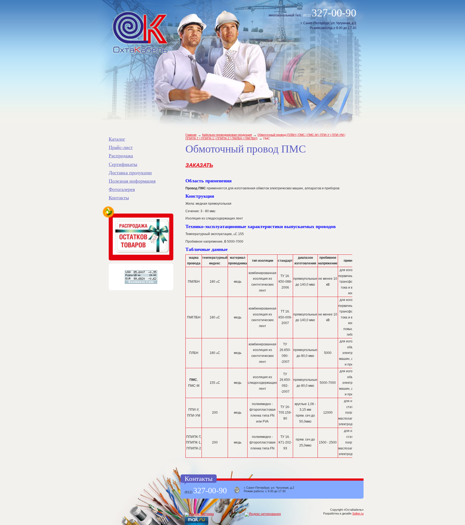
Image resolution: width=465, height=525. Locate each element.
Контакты (119, 197)
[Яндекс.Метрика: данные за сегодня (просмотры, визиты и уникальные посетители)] (199, 514)
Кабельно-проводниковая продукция (227, 134)
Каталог (117, 139)
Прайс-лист (121, 147)
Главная (190, 134)
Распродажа (121, 155)
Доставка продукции (130, 172)
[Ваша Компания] (140, 32)
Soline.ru (358, 513)
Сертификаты (123, 164)
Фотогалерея (122, 189)
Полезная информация (132, 181)
